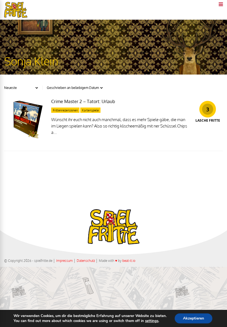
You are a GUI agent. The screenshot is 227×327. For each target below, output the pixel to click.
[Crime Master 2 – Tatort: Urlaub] (25, 138)
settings (151, 320)
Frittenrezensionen (65, 110)
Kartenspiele (90, 110)
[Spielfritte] (15, 16)
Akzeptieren (193, 318)
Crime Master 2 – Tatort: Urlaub (83, 101)
